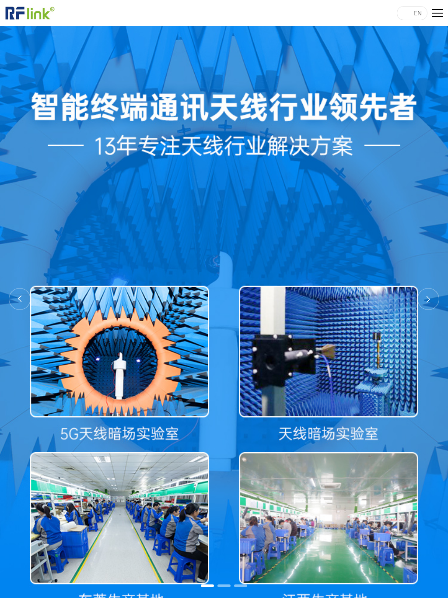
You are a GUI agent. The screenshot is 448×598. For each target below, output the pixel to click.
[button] (207, 585)
